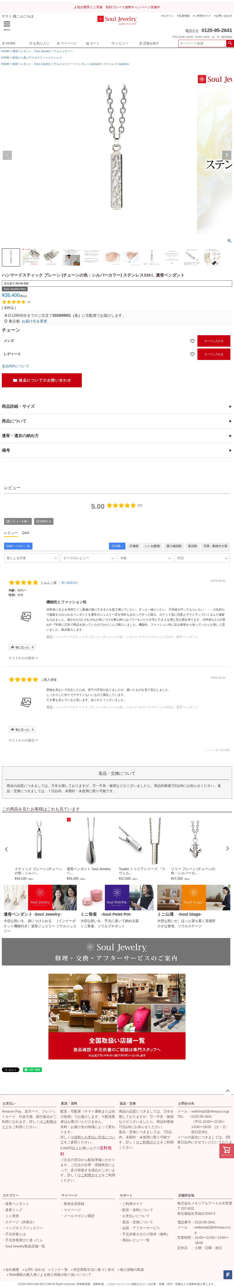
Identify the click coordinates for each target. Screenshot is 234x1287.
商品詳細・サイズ (18, 406)
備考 (6, 450)
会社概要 (12, 1269)
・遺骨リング (12, 1210)
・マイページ (70, 1210)
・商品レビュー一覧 (134, 1240)
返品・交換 (128, 1103)
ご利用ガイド (202, 15)
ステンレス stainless (116, 64)
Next (226, 155)
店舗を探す (151, 43)
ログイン (168, 15)
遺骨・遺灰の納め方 (20, 435)
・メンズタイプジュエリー (22, 1228)
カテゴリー (11, 1195)
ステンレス (55, 57)
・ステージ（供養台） (19, 1222)
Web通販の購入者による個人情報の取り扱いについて (50, 1274)
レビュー (122, 43)
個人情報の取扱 (132, 1269)
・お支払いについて (134, 1216)
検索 (230, 43)
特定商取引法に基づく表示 (93, 1269)
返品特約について (15, 366)
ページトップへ (227, 1091)
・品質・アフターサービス (139, 1228)
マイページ (69, 43)
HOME (11, 43)
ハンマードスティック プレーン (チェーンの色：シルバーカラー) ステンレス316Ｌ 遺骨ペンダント (127, 637)
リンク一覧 (59, 1269)
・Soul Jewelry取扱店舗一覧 (23, 1246)
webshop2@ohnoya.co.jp (210, 1111)
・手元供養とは (14, 1234)
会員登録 (184, 15)
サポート (126, 1195)
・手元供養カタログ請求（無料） (144, 1234)
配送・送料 (69, 1103)
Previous (7, 155)
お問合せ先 (186, 1103)
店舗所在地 (186, 1195)
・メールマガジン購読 (77, 1216)
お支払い (9, 1103)
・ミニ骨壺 (10, 1216)
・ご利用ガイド (131, 1204)
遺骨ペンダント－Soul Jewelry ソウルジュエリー (42, 51)
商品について (14, 421)
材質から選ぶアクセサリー (28, 57)
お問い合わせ (224, 15)
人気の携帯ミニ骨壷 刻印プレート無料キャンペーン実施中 (117, 7)
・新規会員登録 (72, 1204)
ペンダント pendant (88, 64)
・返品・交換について (136, 1222)
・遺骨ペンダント (15, 1204)
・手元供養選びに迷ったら (22, 1240)
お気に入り (41, 43)
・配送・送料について (136, 1210)
